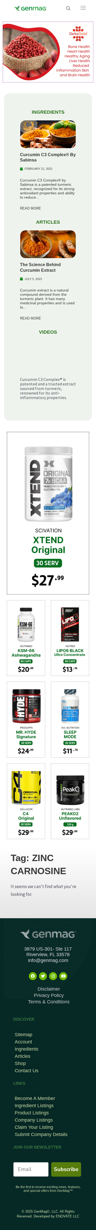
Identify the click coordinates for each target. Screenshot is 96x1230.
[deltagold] (48, 51)
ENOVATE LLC (67, 1216)
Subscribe (66, 1169)
